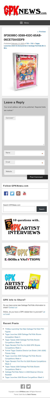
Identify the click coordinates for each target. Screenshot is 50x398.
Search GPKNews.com (11, 205)
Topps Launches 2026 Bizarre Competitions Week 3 (24, 377)
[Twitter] (28, 386)
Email (8, 162)
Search (41, 209)
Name (8, 152)
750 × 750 (29, 43)
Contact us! (13, 307)
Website (9, 171)
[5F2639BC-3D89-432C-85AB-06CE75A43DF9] (25, 92)
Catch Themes (31, 394)
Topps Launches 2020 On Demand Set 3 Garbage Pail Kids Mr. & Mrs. (25, 45)
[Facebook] (23, 386)
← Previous (41, 31)
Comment (10, 118)
